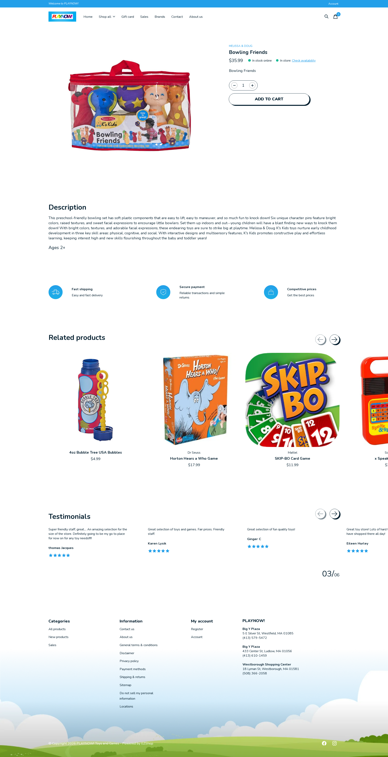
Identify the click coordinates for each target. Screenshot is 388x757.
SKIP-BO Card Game (292, 458)
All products (57, 629)
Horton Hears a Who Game (194, 458)
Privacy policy (129, 661)
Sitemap (125, 685)
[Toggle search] (327, 17)
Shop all (105, 16)
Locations (126, 706)
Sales (144, 16)
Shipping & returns (132, 677)
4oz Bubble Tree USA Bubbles (95, 452)
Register (197, 629)
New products (58, 637)
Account (196, 637)
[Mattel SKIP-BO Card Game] (292, 400)
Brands (160, 16)
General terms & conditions (139, 645)
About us (196, 16)
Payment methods (133, 669)
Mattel (292, 452)
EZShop (147, 743)
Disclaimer (127, 653)
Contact (177, 16)
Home (88, 16)
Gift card (127, 16)
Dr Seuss (194, 452)
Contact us (127, 629)
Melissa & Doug (240, 46)
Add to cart (269, 99)
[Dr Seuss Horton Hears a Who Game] (194, 400)
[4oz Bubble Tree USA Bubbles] (95, 400)
